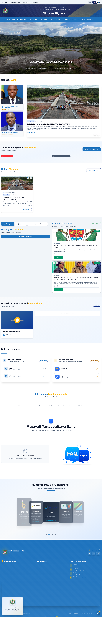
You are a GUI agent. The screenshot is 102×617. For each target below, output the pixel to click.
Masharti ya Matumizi (87, 613)
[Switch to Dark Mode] (90, 2)
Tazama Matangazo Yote (25, 236)
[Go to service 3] (48, 534)
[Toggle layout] (22, 599)
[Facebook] (89, 553)
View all (97, 305)
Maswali (6, 2)
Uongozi (26, 2)
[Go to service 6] (53, 534)
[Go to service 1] (45, 534)
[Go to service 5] (51, 534)
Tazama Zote (43, 360)
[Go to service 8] (56, 534)
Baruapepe (35, 2)
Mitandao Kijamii (16, 2)
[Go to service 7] (54, 534)
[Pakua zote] (43, 368)
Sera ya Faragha (73, 613)
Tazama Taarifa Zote (92, 149)
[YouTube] (98, 553)
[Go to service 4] (50, 534)
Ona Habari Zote (93, 170)
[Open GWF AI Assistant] (98, 613)
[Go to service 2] (47, 534)
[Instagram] (93, 553)
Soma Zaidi (26, 209)
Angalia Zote (95, 223)
